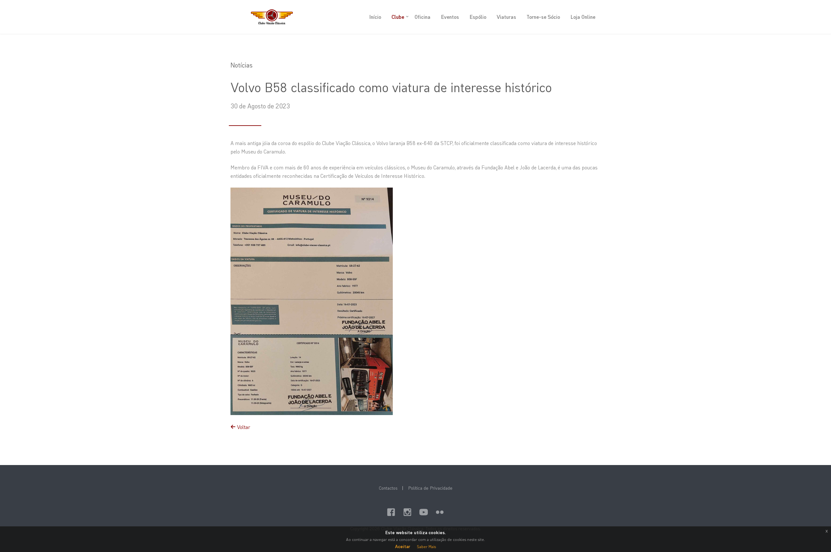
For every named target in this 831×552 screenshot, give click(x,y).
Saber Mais (426, 546)
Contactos (388, 488)
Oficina (422, 17)
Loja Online (582, 17)
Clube (397, 17)
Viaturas (506, 17)
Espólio (477, 17)
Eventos (450, 17)
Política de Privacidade (430, 488)
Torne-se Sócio (543, 17)
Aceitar (402, 546)
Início (375, 17)
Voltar (243, 427)
